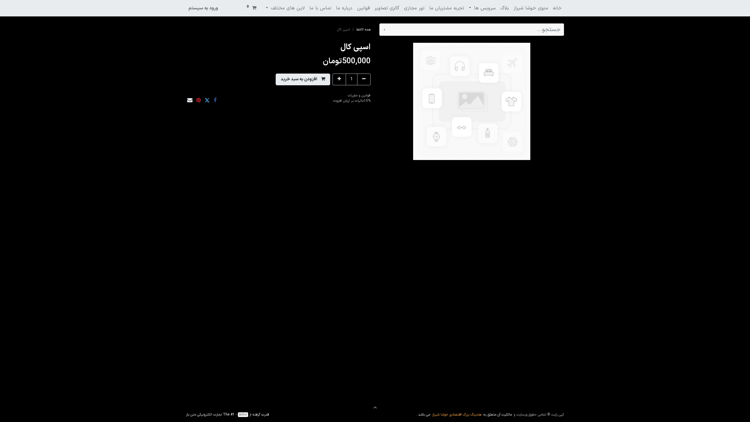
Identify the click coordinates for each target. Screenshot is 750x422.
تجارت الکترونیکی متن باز (204, 414)
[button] (303, 80)
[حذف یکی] (364, 80)
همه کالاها (363, 29)
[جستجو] (384, 29)
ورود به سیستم (203, 8)
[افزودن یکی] (339, 80)
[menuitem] (557, 8)
